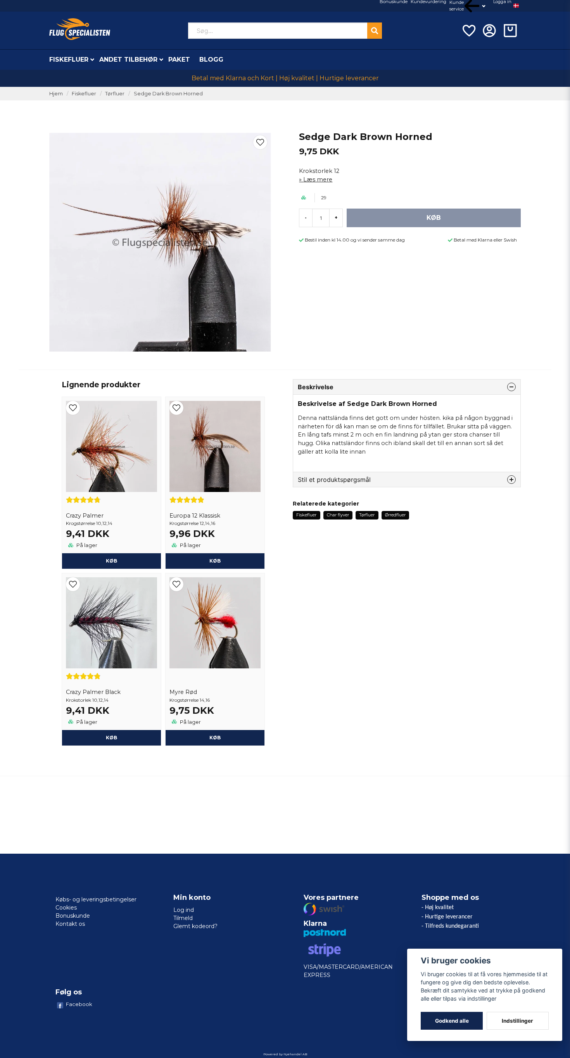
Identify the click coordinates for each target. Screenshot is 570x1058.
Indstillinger (517, 1021)
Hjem (56, 94)
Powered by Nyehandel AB (285, 1054)
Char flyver (338, 515)
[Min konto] (489, 30)
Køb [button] (111, 561)
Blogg (211, 59)
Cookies (66, 907)
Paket (179, 59)
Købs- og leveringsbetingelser (95, 899)
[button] (516, 5)
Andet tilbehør (128, 59)
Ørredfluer (395, 515)
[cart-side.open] (510, 30)
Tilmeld (183, 918)
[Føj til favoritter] (468, 30)
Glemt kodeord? (195, 926)
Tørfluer (114, 94)
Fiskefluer (68, 59)
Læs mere (317, 179)
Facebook (79, 1004)
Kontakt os (70, 923)
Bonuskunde (72, 915)
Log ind (183, 909)
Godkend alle (452, 1021)
